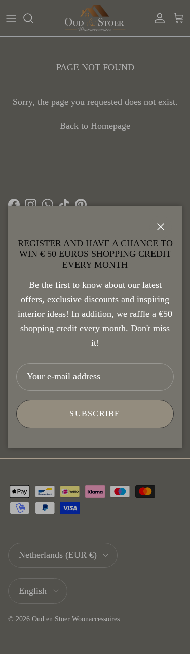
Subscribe (95, 413)
